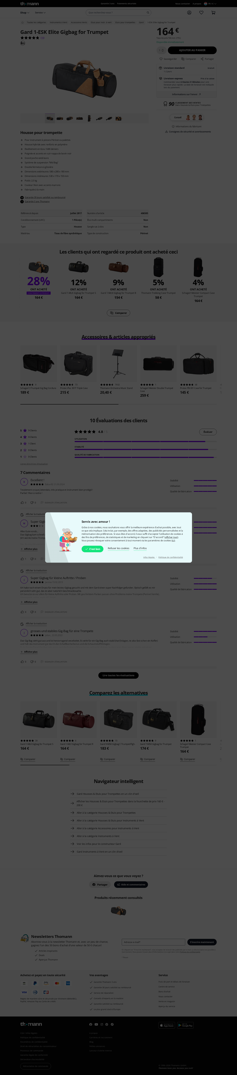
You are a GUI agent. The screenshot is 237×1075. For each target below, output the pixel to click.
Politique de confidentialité (170, 557)
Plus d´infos (140, 548)
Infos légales (149, 557)
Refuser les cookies (118, 548)
